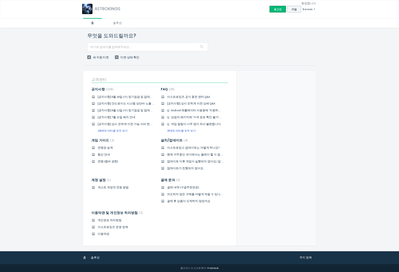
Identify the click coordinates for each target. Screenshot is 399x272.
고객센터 (98, 79)
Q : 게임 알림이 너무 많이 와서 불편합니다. (194, 124)
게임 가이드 (102, 140)
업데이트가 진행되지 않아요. (185, 168)
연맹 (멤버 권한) (108, 161)
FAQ (167, 89)
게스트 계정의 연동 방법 (113, 187)
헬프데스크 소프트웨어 (193, 268)
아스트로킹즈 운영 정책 (113, 227)
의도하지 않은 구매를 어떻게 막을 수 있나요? (195, 194)
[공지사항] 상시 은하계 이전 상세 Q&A (191, 103)
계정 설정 (100, 180)
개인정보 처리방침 (110, 220)
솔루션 (117, 23)
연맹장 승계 (105, 147)
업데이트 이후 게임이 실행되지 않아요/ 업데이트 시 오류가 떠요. (208, 161)
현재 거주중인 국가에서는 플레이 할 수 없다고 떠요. (200, 154)
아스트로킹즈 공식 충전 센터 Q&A (188, 97)
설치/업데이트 (174, 140)
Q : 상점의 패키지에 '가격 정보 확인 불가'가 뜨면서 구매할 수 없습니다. (212, 117)
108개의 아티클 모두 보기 (113, 130)
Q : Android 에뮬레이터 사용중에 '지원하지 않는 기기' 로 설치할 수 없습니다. (215, 110)
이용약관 (103, 234)
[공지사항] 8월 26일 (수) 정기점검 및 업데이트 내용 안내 (133, 97)
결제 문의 (170, 180)
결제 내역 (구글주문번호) (183, 187)
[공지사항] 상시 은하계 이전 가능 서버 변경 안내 (128, 124)
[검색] (202, 47)
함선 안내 (104, 154)
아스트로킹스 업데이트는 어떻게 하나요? (193, 147)
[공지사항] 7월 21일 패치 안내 (116, 117)
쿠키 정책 (305, 257)
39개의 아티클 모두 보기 (181, 130)
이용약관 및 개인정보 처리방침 (116, 212)
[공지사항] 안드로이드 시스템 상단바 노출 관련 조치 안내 (134, 103)
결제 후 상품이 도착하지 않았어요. (189, 201)
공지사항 (101, 89)
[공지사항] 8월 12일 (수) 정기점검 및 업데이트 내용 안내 (133, 110)
